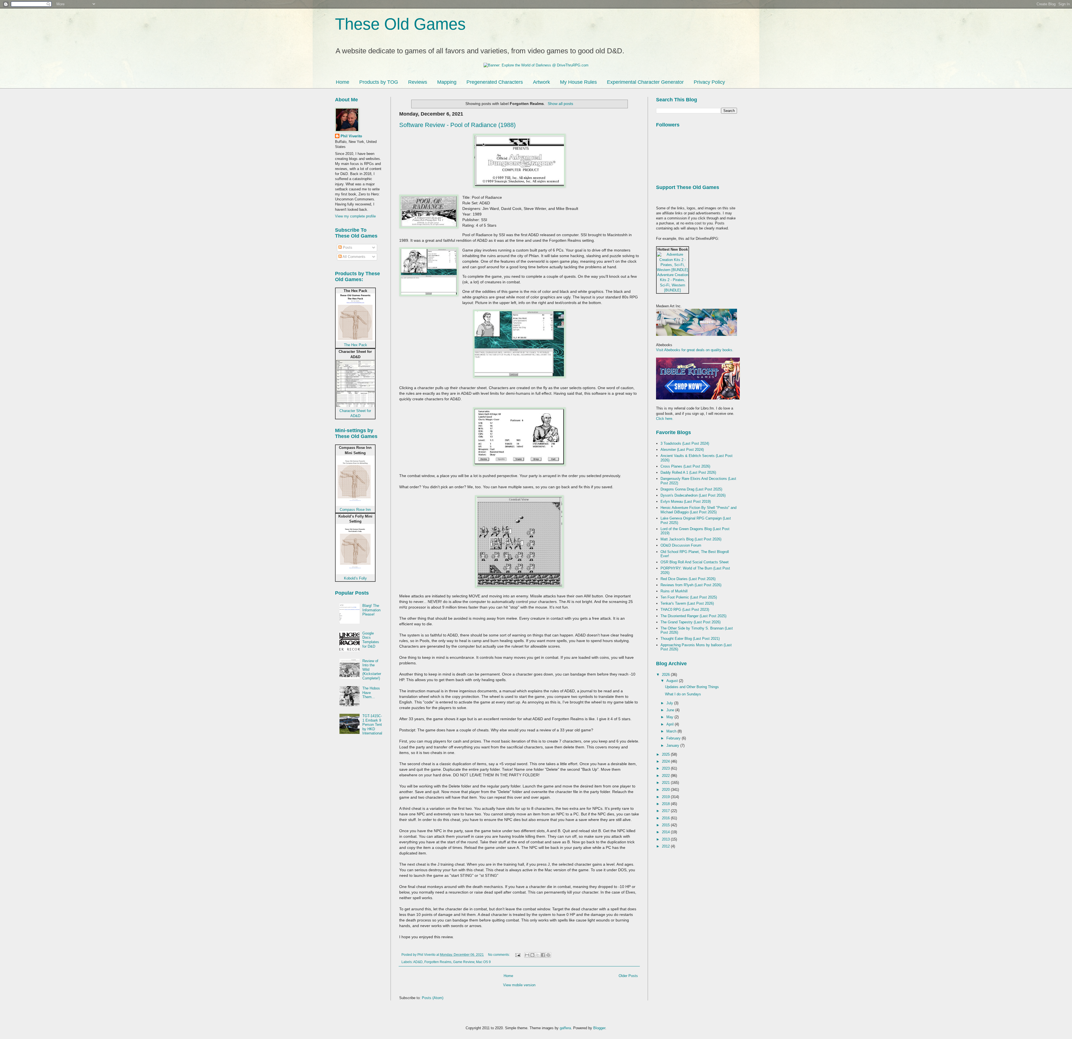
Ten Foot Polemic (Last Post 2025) (689, 597)
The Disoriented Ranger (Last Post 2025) (693, 616)
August (672, 681)
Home (342, 82)
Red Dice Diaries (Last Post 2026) (688, 579)
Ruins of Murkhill (674, 591)
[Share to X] (537, 955)
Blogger (599, 1028)
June (670, 710)
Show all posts (560, 103)
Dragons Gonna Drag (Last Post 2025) (691, 489)
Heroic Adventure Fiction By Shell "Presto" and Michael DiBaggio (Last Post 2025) (698, 510)
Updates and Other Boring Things (692, 687)
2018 (666, 804)
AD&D (418, 962)
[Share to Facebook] (543, 955)
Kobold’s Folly (355, 578)
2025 (666, 754)
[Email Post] (517, 954)
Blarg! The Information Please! (371, 610)
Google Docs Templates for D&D (370, 639)
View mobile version (519, 985)
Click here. (664, 418)
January (673, 745)
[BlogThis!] (532, 955)
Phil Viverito (351, 136)
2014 (666, 832)
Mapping (446, 82)
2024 (666, 761)
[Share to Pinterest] (548, 955)
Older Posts (628, 976)
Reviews (417, 82)
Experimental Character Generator (645, 82)
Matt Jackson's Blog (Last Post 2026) (691, 539)
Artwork (541, 82)
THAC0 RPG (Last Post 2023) (685, 609)
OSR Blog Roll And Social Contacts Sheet (695, 562)
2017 (666, 811)
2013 (666, 839)
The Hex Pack (355, 345)
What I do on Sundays (683, 694)
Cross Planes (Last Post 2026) (685, 466)
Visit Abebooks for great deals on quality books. (694, 350)
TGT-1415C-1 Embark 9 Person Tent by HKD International (372, 724)
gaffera (565, 1028)
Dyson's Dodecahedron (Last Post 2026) (693, 495)
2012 (666, 846)
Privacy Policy (709, 82)
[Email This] (527, 955)
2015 (666, 825)
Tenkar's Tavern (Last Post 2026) (687, 603)
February (674, 738)
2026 (666, 674)
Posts (347, 247)
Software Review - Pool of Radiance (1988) (457, 124)
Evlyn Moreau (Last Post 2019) (686, 501)
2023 (666, 768)
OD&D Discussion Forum (681, 545)
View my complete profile (355, 216)
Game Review (463, 962)
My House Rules (578, 82)
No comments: (499, 954)
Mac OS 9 (483, 962)
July (670, 703)
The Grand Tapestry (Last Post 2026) (691, 622)
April (670, 724)
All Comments (353, 257)
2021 (666, 783)
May (670, 717)
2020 (666, 789)
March (672, 731)
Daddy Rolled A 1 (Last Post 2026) (688, 472)
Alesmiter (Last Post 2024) (682, 449)
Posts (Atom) (432, 998)
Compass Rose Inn (355, 509)
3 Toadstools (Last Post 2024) (685, 443)
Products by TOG (378, 82)
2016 (666, 818)
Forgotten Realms (437, 962)
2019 (666, 797)
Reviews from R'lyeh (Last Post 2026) (691, 585)
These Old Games (400, 24)
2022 (666, 776)
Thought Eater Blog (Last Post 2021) (690, 638)
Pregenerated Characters (494, 82)
